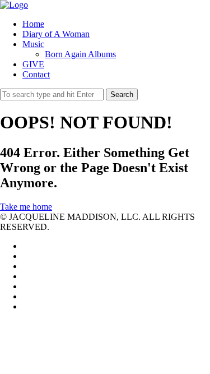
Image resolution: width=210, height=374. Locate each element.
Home (33, 24)
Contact (36, 74)
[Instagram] (25, 296)
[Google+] (25, 276)
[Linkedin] (25, 266)
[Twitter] (25, 246)
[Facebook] (25, 256)
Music (33, 44)
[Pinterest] (25, 286)
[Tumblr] (25, 306)
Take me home (26, 206)
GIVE (33, 64)
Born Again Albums (80, 54)
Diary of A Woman (56, 34)
